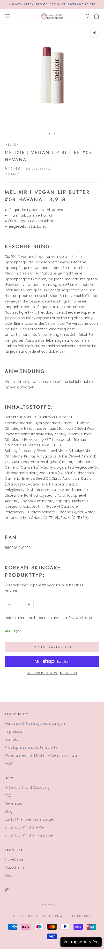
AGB (8, 763)
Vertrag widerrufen (81, 942)
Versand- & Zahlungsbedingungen (35, 723)
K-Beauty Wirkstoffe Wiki (25, 827)
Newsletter (13, 803)
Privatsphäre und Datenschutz (31, 747)
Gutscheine (15, 867)
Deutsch (49, 905)
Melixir (12, 144)
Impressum (15, 731)
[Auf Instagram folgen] (7, 890)
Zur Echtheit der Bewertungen (30, 819)
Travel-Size (14, 859)
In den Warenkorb (51, 647)
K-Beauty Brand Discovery (27, 787)
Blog (9, 811)
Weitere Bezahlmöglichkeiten (52, 672)
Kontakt (11, 739)
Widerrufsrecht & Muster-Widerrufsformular (41, 755)
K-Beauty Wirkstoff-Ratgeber (29, 835)
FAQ (8, 795)
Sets (8, 875)
